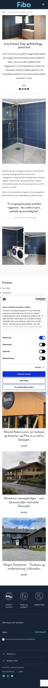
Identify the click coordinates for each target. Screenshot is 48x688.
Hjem (3, 12)
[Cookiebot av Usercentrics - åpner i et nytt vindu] (35, 299)
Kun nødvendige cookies (24, 387)
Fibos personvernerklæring (27, 639)
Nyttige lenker (12, 660)
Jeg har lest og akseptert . (20, 639)
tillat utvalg (24, 381)
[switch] (42, 344)
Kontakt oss (11, 654)
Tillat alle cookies (24, 374)
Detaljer (38, 367)
